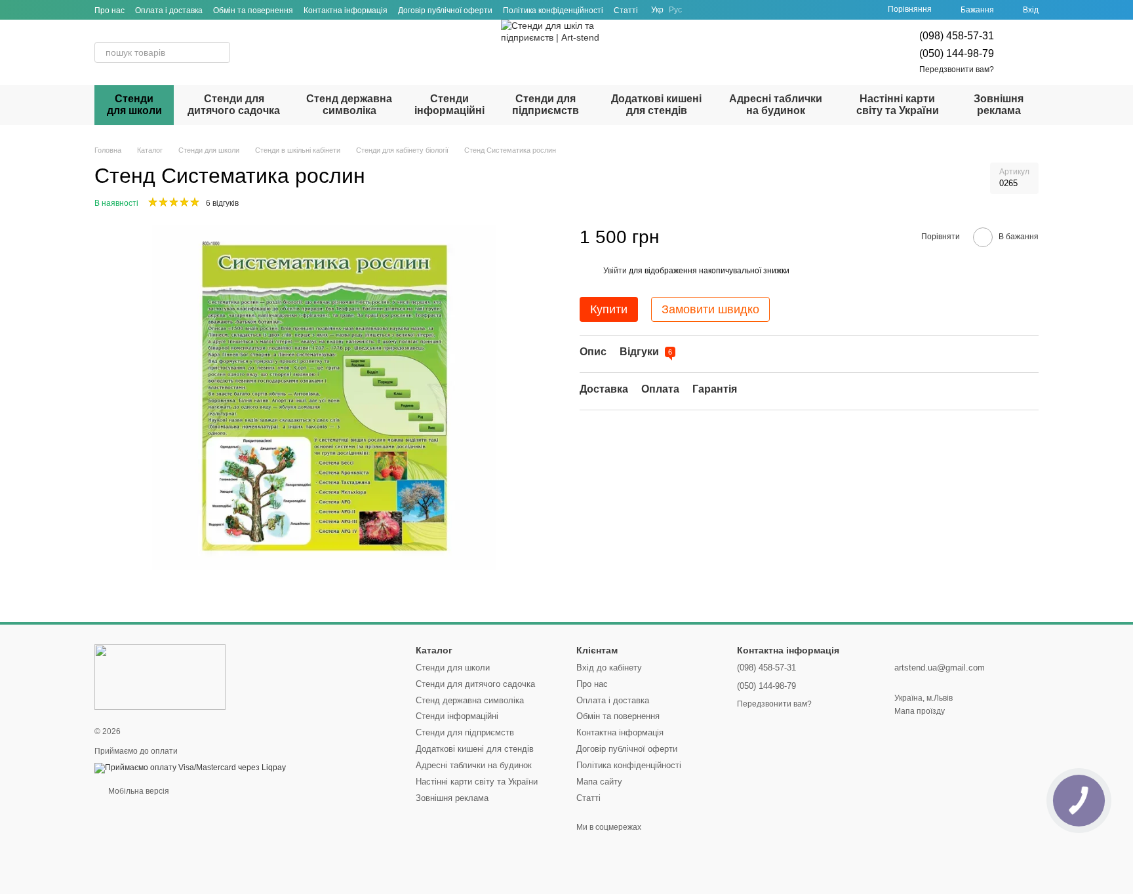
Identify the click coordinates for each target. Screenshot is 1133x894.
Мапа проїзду (919, 711)
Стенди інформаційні (449, 104)
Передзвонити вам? (956, 69)
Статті (626, 10)
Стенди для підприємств (545, 104)
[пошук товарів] (219, 52)
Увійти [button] (615, 270)
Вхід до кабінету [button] (609, 667)
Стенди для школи (134, 104)
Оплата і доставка (169, 10)
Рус (675, 10)
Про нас (109, 10)
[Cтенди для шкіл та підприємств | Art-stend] (160, 676)
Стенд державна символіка (349, 104)
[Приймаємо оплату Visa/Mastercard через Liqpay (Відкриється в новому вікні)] (190, 767)
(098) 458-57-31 (956, 35)
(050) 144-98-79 (956, 53)
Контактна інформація (346, 10)
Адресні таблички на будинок (775, 104)
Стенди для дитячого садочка (234, 104)
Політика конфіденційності (553, 10)
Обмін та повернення (253, 10)
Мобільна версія (137, 791)
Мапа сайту (599, 782)
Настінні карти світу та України (897, 104)
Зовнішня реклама (999, 104)
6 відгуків (222, 203)
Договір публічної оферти (445, 10)
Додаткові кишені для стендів (656, 104)
